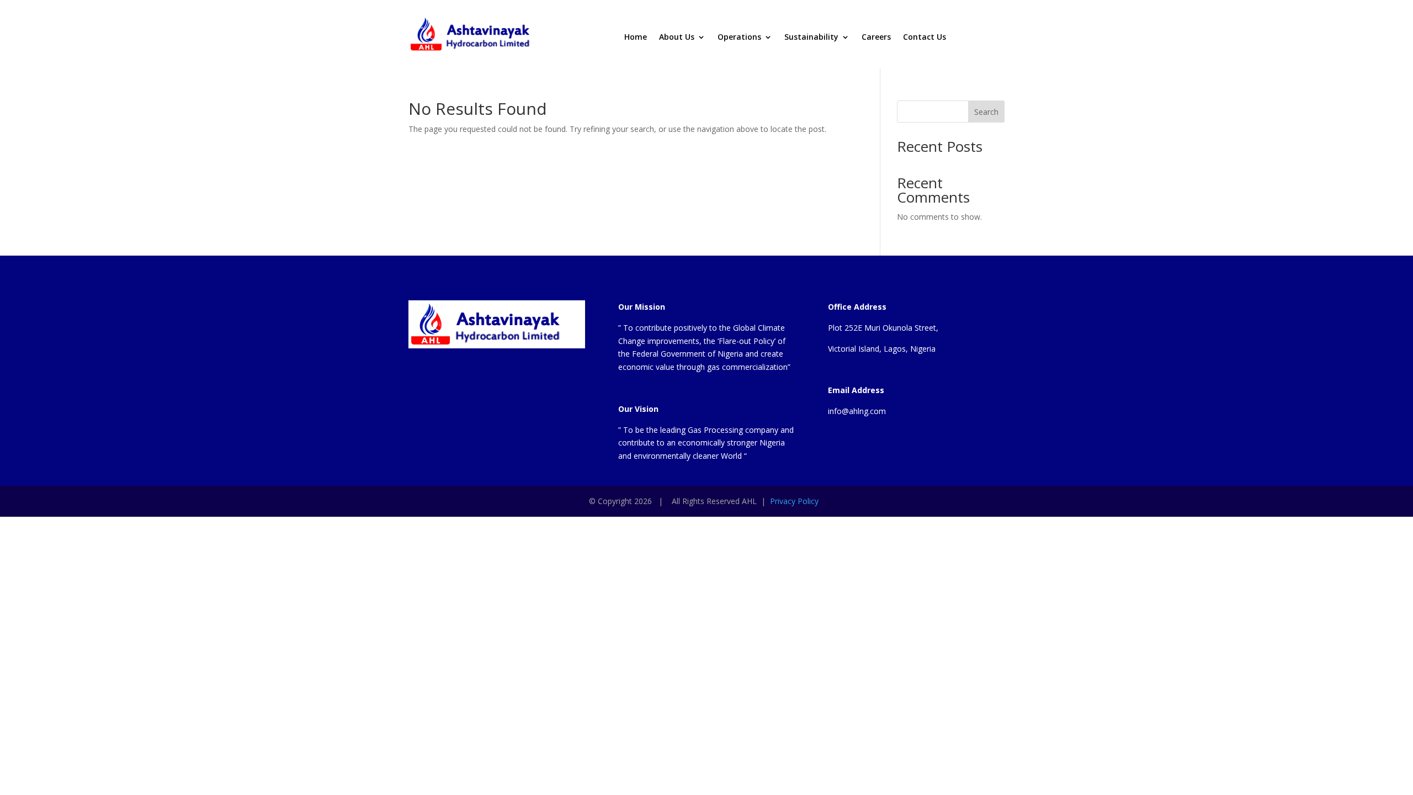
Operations (739, 37)
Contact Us (924, 37)
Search (986, 112)
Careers (876, 37)
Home (635, 37)
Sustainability (811, 37)
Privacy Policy (794, 501)
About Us (676, 37)
